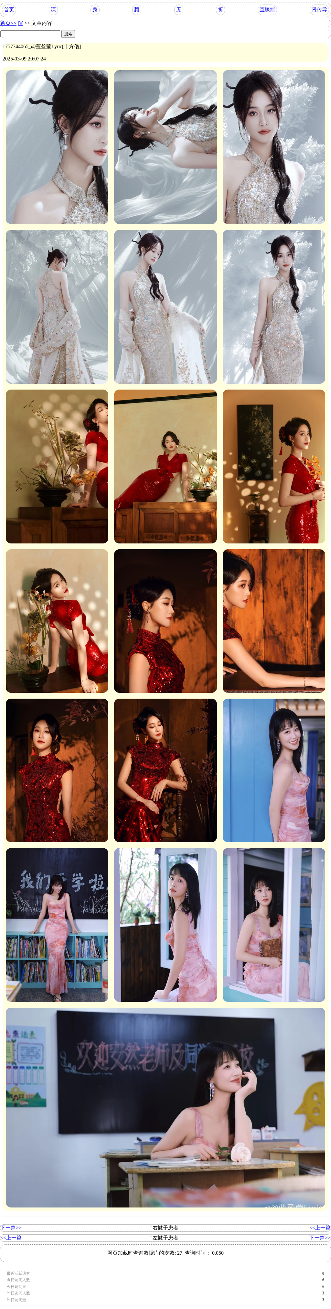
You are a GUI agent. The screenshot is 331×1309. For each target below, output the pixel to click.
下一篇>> (11, 1227)
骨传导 (319, 9)
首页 (9, 9)
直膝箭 (267, 9)
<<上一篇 (320, 1227)
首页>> (8, 23)
